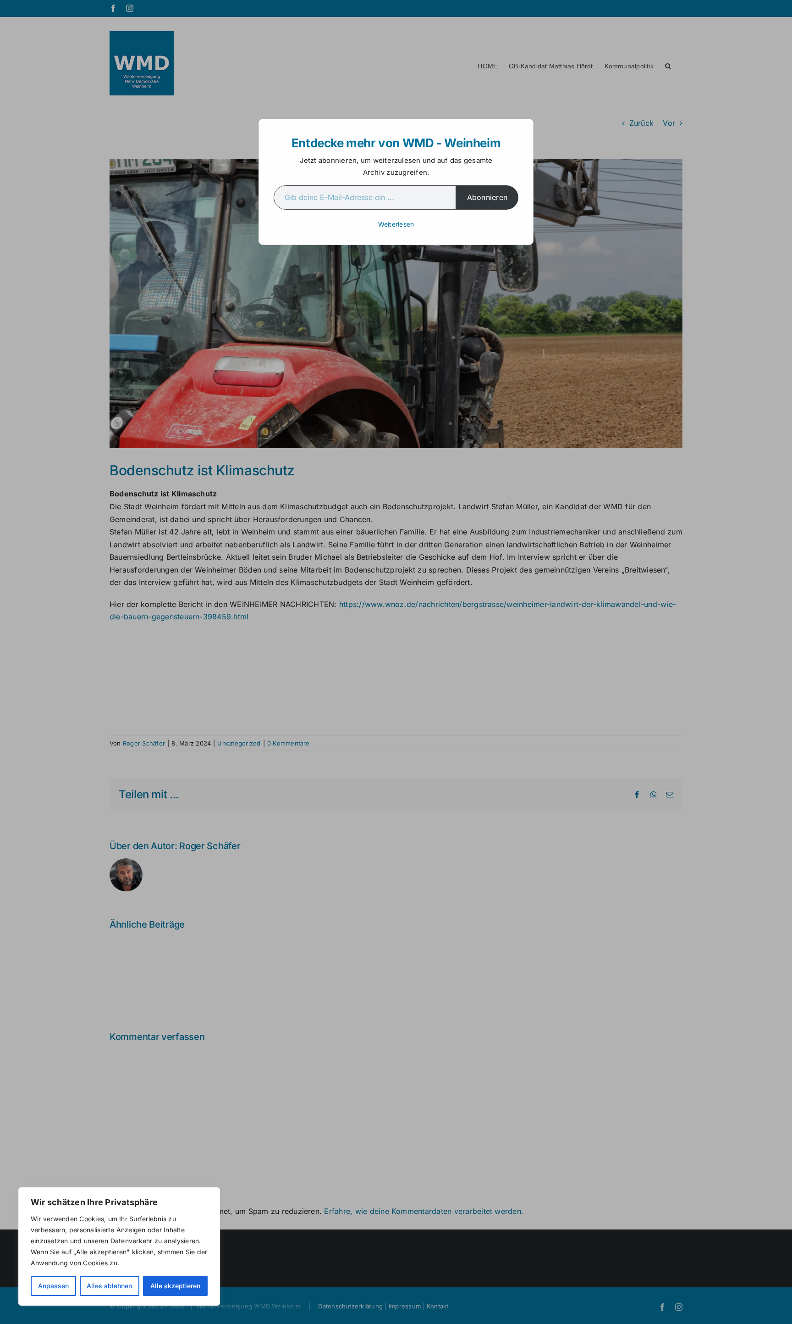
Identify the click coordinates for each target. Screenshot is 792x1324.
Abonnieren (487, 197)
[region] (119, 1246)
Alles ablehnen (109, 1286)
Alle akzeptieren (175, 1286)
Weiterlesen (396, 224)
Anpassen (53, 1286)
